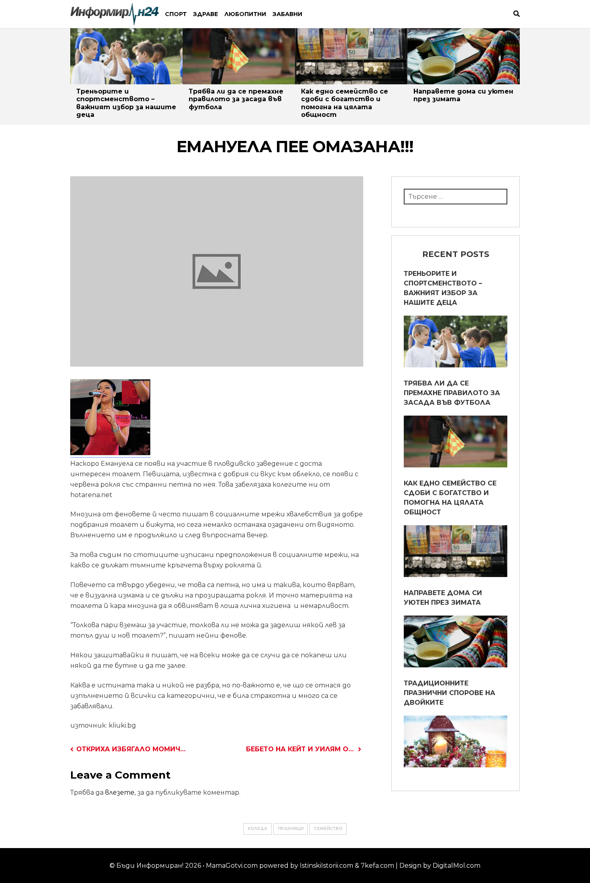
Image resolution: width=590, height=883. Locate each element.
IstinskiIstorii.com (326, 865)
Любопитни (245, 14)
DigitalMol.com (456, 865)
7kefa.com (377, 865)
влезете (119, 792)
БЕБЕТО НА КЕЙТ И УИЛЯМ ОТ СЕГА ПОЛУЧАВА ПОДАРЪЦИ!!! (303, 749)
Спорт (176, 14)
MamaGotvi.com (232, 865)
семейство (328, 828)
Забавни (287, 14)
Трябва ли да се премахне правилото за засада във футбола (236, 99)
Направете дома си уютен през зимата (443, 597)
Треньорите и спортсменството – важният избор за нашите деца (126, 103)
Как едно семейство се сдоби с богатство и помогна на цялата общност (344, 103)
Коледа (257, 828)
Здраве (205, 14)
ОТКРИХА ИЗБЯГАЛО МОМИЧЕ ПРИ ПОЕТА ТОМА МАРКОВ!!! (130, 749)
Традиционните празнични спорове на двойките (449, 692)
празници (290, 828)
